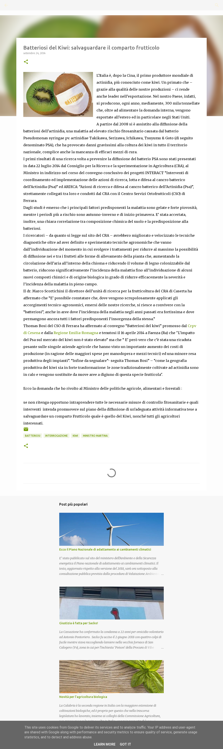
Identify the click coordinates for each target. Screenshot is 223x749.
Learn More (104, 744)
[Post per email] (26, 430)
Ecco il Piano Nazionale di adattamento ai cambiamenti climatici (105, 549)
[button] (26, 62)
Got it (125, 744)
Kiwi (75, 435)
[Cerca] (18, 5)
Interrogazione (56, 435)
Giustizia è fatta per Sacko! (78, 623)
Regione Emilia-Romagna (76, 333)
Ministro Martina (95, 435)
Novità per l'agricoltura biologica (83, 697)
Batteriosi (32, 435)
